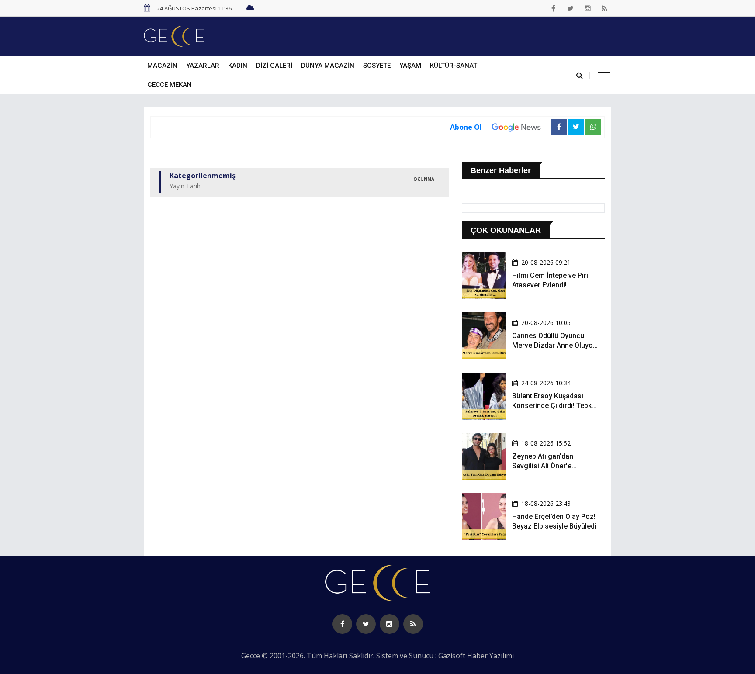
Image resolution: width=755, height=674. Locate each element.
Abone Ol (466, 127)
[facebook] (553, 8)
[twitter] (570, 8)
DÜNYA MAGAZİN (327, 65)
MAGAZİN (162, 65)
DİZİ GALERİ (274, 65)
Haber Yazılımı (490, 655)
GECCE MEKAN (169, 85)
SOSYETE (377, 65)
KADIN (237, 65)
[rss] (604, 8)
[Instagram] (587, 8)
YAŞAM (410, 65)
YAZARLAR (202, 65)
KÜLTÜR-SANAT (453, 65)
